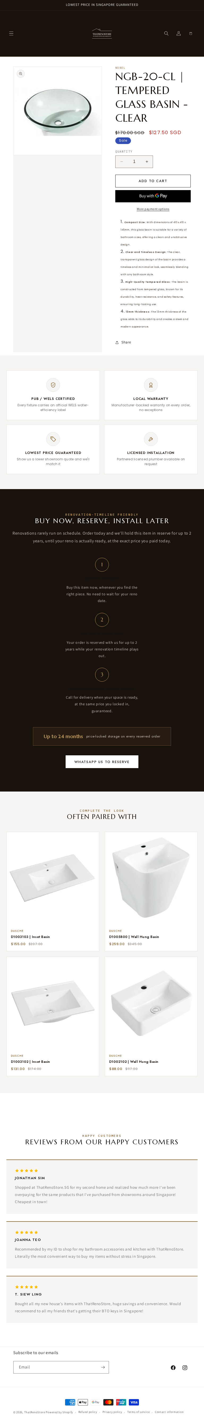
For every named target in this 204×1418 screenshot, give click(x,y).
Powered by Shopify (59, 1412)
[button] (11, 33)
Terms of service (138, 1412)
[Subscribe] (103, 1367)
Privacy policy (112, 1412)
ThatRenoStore (34, 1412)
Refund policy (87, 1412)
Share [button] (126, 342)
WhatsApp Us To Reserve (102, 761)
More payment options (153, 209)
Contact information (169, 1412)
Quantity (124, 151)
